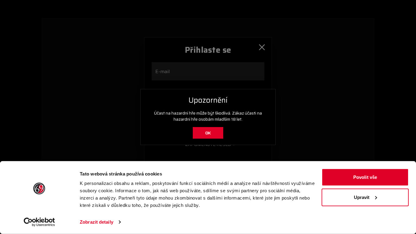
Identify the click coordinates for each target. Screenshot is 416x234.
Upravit (362, 197)
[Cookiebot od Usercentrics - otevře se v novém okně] (39, 222)
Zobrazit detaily (96, 222)
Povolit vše (365, 177)
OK (208, 132)
